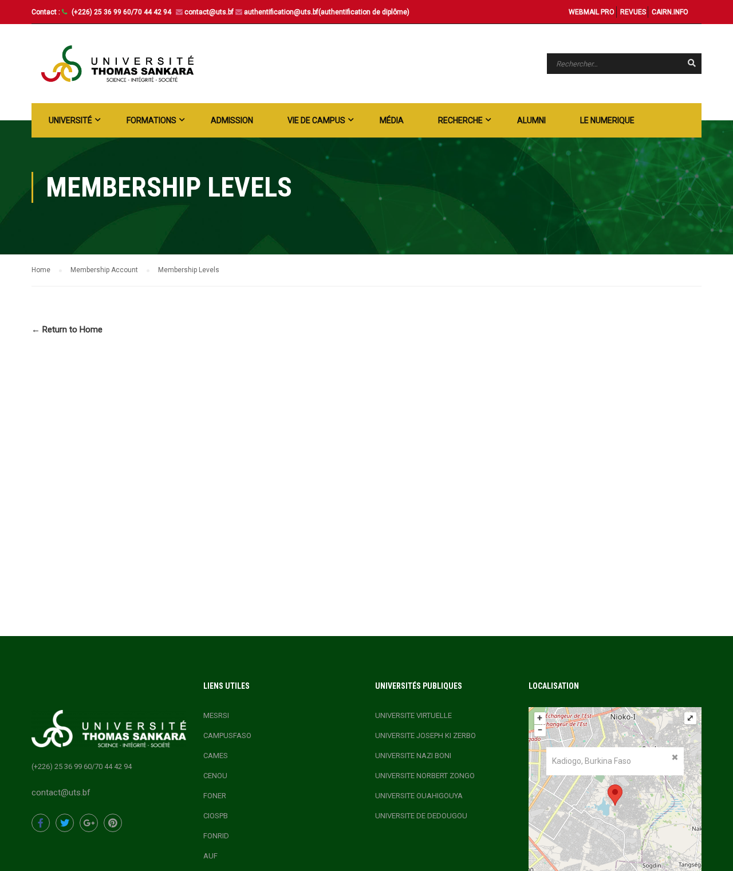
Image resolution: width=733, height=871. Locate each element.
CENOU (215, 775)
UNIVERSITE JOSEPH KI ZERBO (425, 735)
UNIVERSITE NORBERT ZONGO (425, 775)
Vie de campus (316, 120)
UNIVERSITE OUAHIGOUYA (419, 795)
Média (392, 120)
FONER (214, 795)
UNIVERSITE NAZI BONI (413, 755)
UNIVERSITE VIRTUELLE (413, 715)
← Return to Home (67, 329)
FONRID (216, 835)
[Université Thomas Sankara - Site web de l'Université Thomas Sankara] (117, 64)
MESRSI (216, 715)
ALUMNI (531, 120)
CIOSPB (215, 815)
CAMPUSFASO (227, 735)
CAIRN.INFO (670, 12)
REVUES (633, 12)
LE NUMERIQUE (607, 120)
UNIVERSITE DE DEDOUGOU (421, 815)
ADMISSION (232, 120)
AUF (210, 856)
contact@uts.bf (209, 12)
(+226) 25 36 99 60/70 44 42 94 (122, 12)
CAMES (215, 755)
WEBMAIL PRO (591, 12)
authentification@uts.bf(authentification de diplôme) (326, 12)
